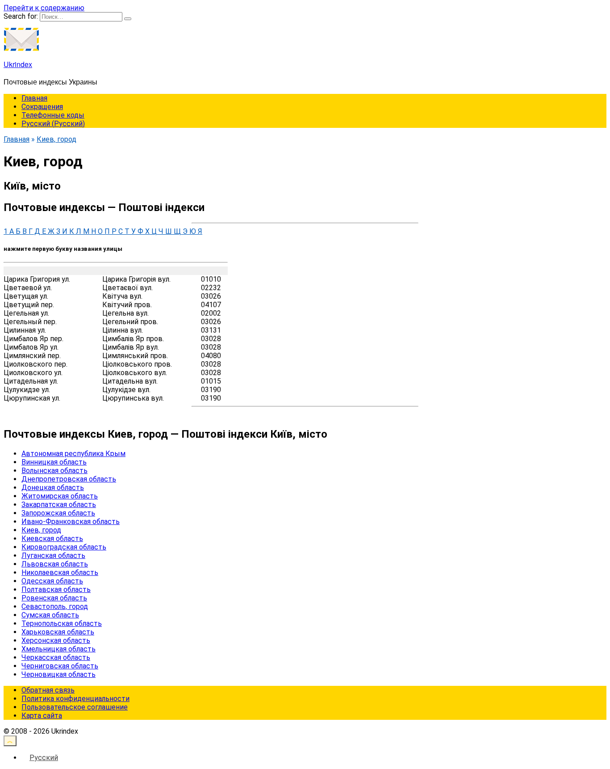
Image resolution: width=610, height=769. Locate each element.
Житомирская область (59, 496)
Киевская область (52, 538)
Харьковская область (57, 632)
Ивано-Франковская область (70, 521)
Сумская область (50, 615)
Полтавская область (56, 589)
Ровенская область (54, 598)
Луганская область (53, 555)
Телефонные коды (52, 115)
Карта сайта (41, 715)
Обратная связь (48, 690)
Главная (34, 98)
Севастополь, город (54, 606)
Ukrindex (18, 64)
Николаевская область (59, 572)
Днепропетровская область (68, 479)
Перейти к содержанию (44, 8)
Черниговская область (59, 666)
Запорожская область (58, 513)
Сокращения (42, 106)
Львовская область (54, 564)
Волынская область (54, 470)
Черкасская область (55, 657)
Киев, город (41, 530)
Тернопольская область (61, 623)
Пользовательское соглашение (74, 707)
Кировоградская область (63, 547)
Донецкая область (52, 487)
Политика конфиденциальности (75, 698)
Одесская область (52, 581)
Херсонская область (55, 640)
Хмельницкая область (58, 649)
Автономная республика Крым (73, 453)
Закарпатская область (58, 504)
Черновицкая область (58, 674)
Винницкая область (54, 462)
